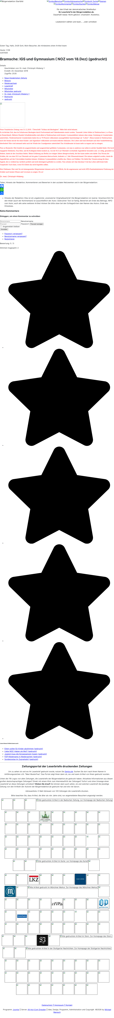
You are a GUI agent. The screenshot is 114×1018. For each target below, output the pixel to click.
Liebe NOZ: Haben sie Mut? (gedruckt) (20, 751)
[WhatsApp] (57, 189)
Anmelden (4, 229)
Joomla (16, 1009)
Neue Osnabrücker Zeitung (15, 78)
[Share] (57, 193)
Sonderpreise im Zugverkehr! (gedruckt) (21, 759)
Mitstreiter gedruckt (12, 91)
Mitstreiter (8, 88)
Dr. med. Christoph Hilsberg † (17, 94)
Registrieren (9, 239)
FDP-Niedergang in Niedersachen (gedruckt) (23, 757)
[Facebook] (57, 186)
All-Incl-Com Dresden (37, 1009)
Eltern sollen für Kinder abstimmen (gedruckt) (23, 749)
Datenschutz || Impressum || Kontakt (57, 1005)
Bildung (7, 81)
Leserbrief (8, 86)
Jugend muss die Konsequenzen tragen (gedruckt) (25, 754)
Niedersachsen (10, 83)
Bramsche (8, 96)
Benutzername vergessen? (15, 236)
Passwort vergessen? (13, 234)
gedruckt (8, 99)
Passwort (25, 224)
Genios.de (69, 771)
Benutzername (27, 221)
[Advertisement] (57, 38)
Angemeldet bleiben (11, 226)
